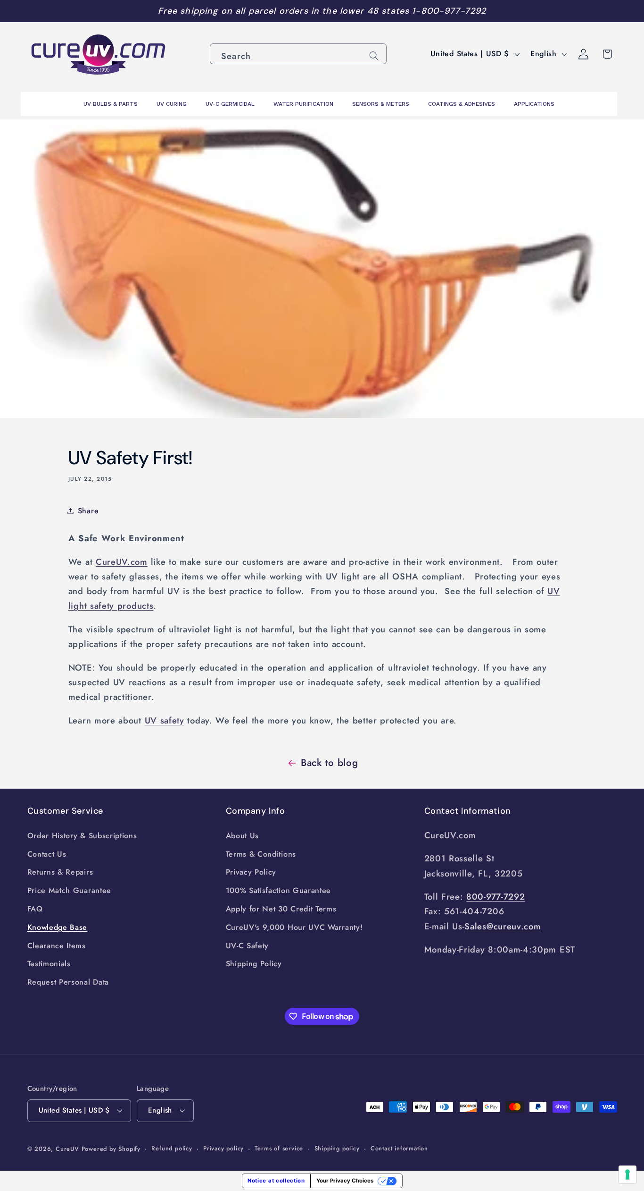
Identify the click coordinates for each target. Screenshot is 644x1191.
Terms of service (279, 1148)
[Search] (374, 56)
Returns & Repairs (60, 872)
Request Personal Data (68, 982)
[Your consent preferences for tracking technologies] (627, 1174)
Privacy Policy (251, 872)
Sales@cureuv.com (502, 926)
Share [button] (88, 510)
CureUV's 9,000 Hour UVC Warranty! (294, 927)
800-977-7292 (495, 896)
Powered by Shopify (111, 1148)
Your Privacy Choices (344, 1180)
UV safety (164, 720)
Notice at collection (276, 1180)
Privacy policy (223, 1148)
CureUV (67, 1148)
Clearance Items (56, 945)
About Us (242, 835)
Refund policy (171, 1148)
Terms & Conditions (261, 854)
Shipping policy (337, 1148)
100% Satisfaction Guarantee (278, 890)
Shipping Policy (254, 963)
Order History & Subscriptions (82, 835)
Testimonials (49, 963)
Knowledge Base (57, 927)
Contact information (399, 1148)
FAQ (35, 908)
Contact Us (46, 854)
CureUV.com (122, 561)
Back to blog (329, 763)
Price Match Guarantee (69, 890)
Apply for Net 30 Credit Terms (281, 908)
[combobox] (298, 54)
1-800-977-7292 (449, 11)
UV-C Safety (247, 945)
